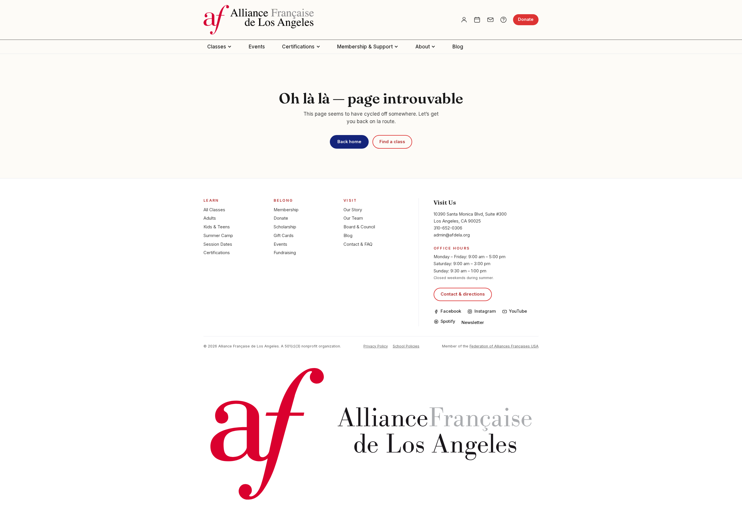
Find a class (392, 141)
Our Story (352, 209)
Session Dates (217, 244)
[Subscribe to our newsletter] (490, 19)
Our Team (353, 218)
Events (257, 47)
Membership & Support (365, 47)
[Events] (477, 19)
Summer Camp (218, 235)
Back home (349, 141)
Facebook (451, 311)
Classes (216, 47)
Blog (457, 47)
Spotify (448, 321)
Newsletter (472, 322)
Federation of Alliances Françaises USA (504, 346)
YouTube (518, 311)
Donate (526, 19)
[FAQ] (503, 19)
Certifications (298, 47)
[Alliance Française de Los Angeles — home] (258, 19)
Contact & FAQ (357, 244)
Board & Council (359, 227)
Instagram (485, 311)
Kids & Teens (216, 227)
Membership (286, 209)
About (422, 47)
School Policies (406, 346)
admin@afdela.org (452, 235)
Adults (209, 218)
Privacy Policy (375, 346)
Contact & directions (463, 294)
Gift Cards (284, 235)
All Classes (214, 209)
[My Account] (464, 19)
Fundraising (285, 252)
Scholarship (285, 227)
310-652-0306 (448, 228)
